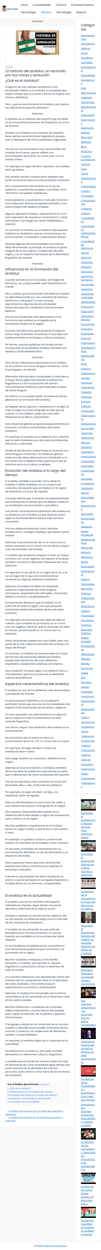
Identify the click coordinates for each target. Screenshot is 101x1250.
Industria (86, 447)
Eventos (86, 368)
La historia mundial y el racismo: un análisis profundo (87, 1227)
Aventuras (87, 128)
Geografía (87, 428)
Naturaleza (88, 584)
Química (86, 625)
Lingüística (87, 483)
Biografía (86, 137)
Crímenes (87, 196)
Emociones (88, 324)
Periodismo (88, 606)
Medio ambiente (87, 533)
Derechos (87, 271)
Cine (84, 169)
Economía (87, 306)
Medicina (86, 526)
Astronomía (88, 93)
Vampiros (87, 764)
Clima (84, 173)
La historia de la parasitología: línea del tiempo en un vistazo (88, 900)
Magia (85, 493)
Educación (87, 311)
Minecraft (87, 547)
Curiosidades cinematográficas (88, 231)
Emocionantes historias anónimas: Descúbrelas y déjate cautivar (88, 1115)
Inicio (24, 5)
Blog (83, 146)
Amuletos (87, 58)
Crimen (85, 191)
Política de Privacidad (54, 1245)
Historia (46, 12)
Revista (85, 663)
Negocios (87, 588)
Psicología (87, 620)
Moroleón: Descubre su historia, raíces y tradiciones (88, 977)
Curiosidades (42, 5)
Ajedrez (85, 48)
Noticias (86, 593)
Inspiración (88, 461)
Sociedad (87, 691)
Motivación (87, 566)
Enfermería (88, 343)
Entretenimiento (82, 5)
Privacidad (87, 615)
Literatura (87, 488)
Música (81, 12)
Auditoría (86, 97)
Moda (84, 562)
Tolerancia (87, 736)
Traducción (88, 741)
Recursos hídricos (86, 631)
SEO (83, 677)
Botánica (86, 151)
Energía (86, 338)
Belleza (85, 132)
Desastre (86, 289)
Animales (87, 62)
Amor (84, 53)
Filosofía (86, 392)
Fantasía (86, 383)
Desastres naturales (87, 295)
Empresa (86, 329)
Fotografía (87, 411)
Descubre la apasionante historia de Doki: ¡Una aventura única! (88, 825)
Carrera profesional (88, 157)
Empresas (87, 333)
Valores (86, 759)
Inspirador (87, 466)
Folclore (86, 401)
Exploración (88, 373)
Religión (86, 659)
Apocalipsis (88, 75)
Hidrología (87, 438)
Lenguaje (86, 479)
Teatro (85, 717)
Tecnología (28, 12)
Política (85, 611)
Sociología (87, 696)
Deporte (86, 257)
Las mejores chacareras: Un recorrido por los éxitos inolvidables (88, 1013)
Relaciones (87, 654)
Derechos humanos (87, 278)
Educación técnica (87, 317)
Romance (87, 668)
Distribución (88, 302)
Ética (84, 364)
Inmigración (88, 456)
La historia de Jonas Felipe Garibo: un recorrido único (87, 1195)
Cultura (61, 5)
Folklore (86, 406)
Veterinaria (88, 769)
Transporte (88, 750)
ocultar (44, 1084)
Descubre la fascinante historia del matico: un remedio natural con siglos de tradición (88, 939)
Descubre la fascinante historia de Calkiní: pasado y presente (87, 864)
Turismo (86, 755)
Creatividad (88, 186)
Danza (85, 253)
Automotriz (87, 115)
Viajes (84, 773)
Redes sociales (86, 639)
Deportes (87, 262)
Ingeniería (87, 452)
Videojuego (88, 778)
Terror (84, 731)
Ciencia (85, 164)
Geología (87, 433)
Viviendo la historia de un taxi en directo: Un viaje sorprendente (88, 1052)
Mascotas (87, 514)
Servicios (86, 682)
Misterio (86, 552)
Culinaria (86, 208)
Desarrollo (87, 284)
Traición (86, 745)
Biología (86, 142)
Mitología (87, 557)
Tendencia (87, 727)
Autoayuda (88, 102)
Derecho (86, 267)
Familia (85, 378)
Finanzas (86, 397)
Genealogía (88, 424)
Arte (83, 88)
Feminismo (88, 387)
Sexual (85, 687)
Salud (84, 673)
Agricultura (87, 43)
